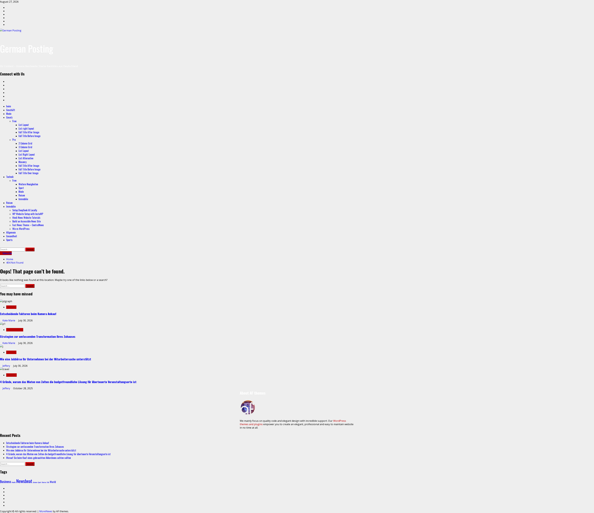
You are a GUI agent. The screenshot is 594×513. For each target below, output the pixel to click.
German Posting (26, 48)
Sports (9, 240)
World (53, 482)
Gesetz (9, 117)
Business (11, 375)
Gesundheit (11, 236)
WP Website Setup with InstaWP (27, 214)
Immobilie (23, 199)
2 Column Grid (25, 143)
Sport (21, 188)
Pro (14, 140)
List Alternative (26, 158)
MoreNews (45, 511)
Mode (8, 114)
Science (35, 482)
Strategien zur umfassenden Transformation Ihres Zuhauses (37, 336)
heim (8, 106)
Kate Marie (9, 320)
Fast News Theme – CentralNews (28, 225)
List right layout (26, 128)
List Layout (24, 125)
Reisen (22, 195)
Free (14, 121)
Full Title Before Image (29, 136)
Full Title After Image (29, 132)
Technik (9, 177)
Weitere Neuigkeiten (28, 184)
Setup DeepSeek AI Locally (24, 210)
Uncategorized (14, 329)
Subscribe (7, 253)
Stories (44, 482)
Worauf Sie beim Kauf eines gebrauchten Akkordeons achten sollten (38, 458)
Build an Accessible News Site (26, 221)
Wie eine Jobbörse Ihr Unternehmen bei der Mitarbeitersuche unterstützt (45, 359)
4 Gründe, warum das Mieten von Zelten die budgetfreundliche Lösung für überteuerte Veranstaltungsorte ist (68, 382)
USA (48, 482)
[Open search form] (1, 246)
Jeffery (6, 365)
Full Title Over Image (28, 173)
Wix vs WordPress (21, 229)
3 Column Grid (25, 147)
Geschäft (10, 110)
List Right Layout (27, 154)
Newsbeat (24, 481)
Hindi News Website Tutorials (26, 217)
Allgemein (11, 232)
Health (14, 482)
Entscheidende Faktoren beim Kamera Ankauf (28, 314)
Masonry (22, 162)
